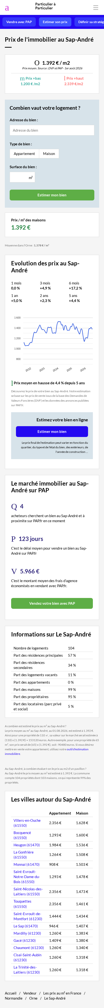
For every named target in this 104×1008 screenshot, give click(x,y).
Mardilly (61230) (27, 933)
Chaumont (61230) (29, 947)
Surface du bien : (23, 167)
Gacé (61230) (25, 940)
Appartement (24, 153)
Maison (49, 153)
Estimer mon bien (52, 431)
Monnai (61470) (27, 864)
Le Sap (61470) (26, 926)
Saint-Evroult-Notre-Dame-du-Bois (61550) (27, 876)
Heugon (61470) (27, 845)
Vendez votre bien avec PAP (52, 603)
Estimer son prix (55, 22)
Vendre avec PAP (19, 22)
